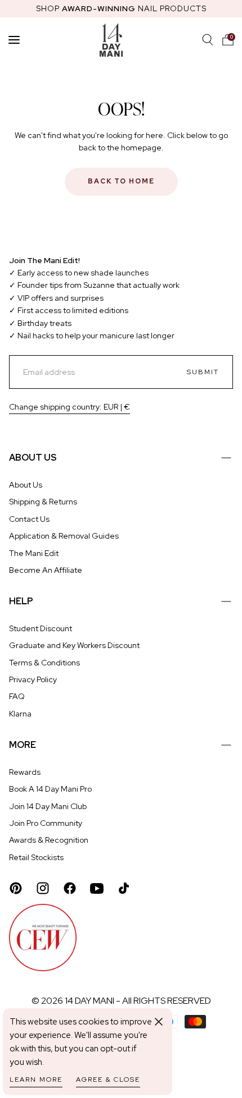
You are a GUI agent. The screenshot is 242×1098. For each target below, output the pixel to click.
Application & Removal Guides (64, 536)
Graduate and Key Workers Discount (74, 645)
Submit (203, 371)
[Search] (207, 40)
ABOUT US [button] (33, 457)
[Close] (159, 1022)
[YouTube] (96, 888)
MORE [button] (22, 745)
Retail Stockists (36, 857)
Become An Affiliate (45, 570)
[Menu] (14, 40)
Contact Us (29, 519)
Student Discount (40, 628)
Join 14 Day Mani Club (48, 806)
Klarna (20, 714)
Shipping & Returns (43, 502)
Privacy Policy (33, 679)
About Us (25, 485)
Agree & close (108, 1079)
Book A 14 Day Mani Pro (50, 789)
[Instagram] (42, 888)
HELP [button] (21, 601)
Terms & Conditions (44, 663)
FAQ (17, 696)
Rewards (25, 772)
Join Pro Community (45, 823)
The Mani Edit (34, 553)
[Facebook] (69, 888)
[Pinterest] (15, 888)
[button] (228, 40)
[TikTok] (123, 888)
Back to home (121, 181)
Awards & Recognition (48, 840)
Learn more (36, 1079)
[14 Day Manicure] (111, 40)
